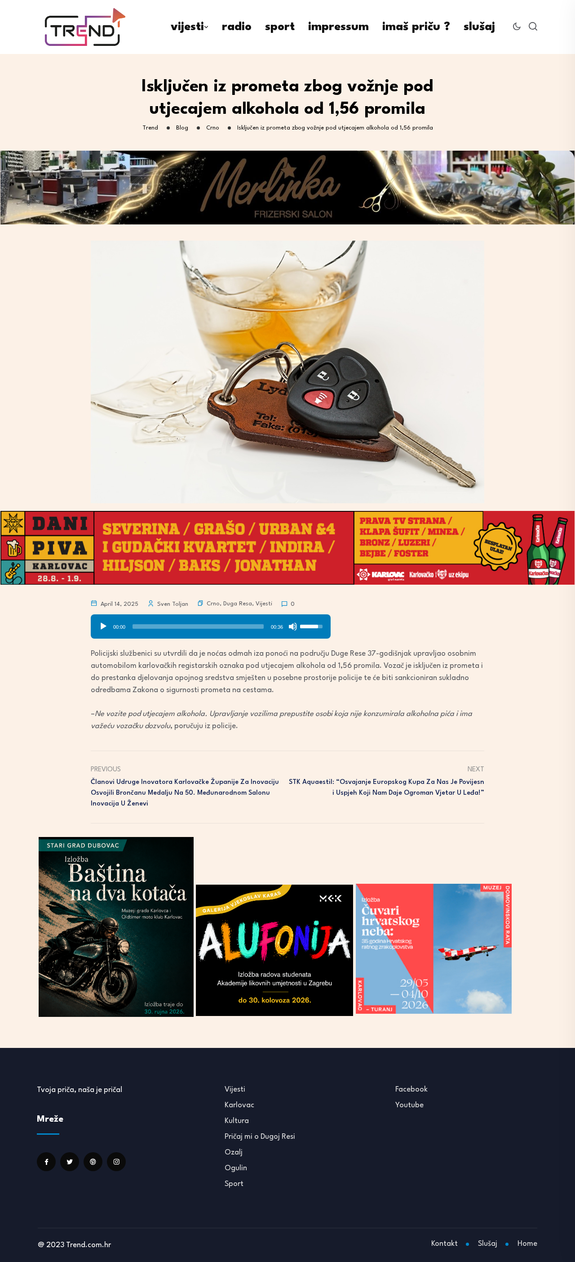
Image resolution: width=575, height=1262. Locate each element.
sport (280, 27)
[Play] (103, 626)
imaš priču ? (416, 27)
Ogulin (236, 1168)
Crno (213, 604)
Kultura (237, 1121)
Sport (234, 1184)
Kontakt (444, 1244)
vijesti (187, 27)
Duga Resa (237, 604)
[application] (211, 623)
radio (237, 27)
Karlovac (239, 1105)
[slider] (198, 626)
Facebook (411, 1089)
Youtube (409, 1105)
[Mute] (292, 626)
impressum (338, 27)
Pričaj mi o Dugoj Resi (260, 1137)
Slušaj (487, 1244)
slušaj (479, 27)
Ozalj (234, 1152)
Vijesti (264, 604)
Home (527, 1244)
